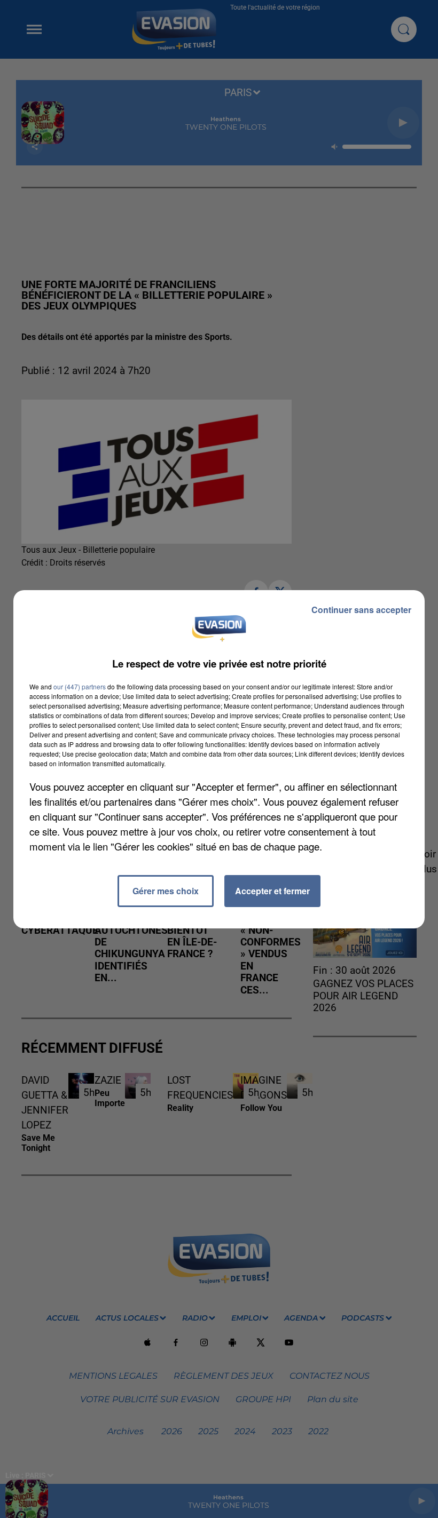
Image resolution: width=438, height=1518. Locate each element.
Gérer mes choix (165, 891)
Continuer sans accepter (361, 609)
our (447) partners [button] (79, 686)
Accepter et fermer (272, 891)
